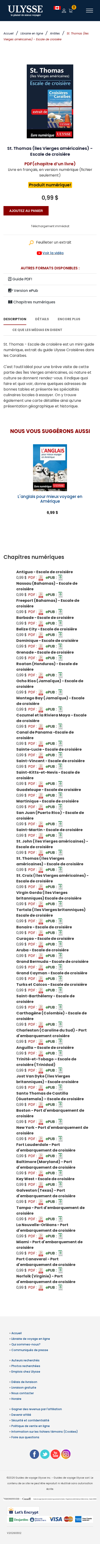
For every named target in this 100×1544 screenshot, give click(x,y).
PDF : (33, 577)
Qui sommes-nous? (25, 1344)
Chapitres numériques (33, 302)
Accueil (8, 33)
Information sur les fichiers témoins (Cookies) (44, 1432)
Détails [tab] (42, 319)
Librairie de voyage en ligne (30, 1339)
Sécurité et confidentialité (30, 1420)
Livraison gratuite (23, 1388)
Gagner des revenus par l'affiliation (36, 1409)
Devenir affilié (21, 1415)
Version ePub (25, 290)
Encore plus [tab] (69, 319)
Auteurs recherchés (25, 1360)
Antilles (55, 33)
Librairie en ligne (31, 33)
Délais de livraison (24, 1382)
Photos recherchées (25, 1366)
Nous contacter (22, 1393)
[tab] (50, 557)
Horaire (16, 1399)
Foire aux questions (25, 1437)
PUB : (52, 577)
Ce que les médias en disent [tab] (37, 330)
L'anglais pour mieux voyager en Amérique (50, 499)
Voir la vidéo (53, 253)
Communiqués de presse (29, 1350)
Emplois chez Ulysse (25, 1372)
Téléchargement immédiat (50, 226)
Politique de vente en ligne (30, 1426)
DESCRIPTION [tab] (14, 319)
